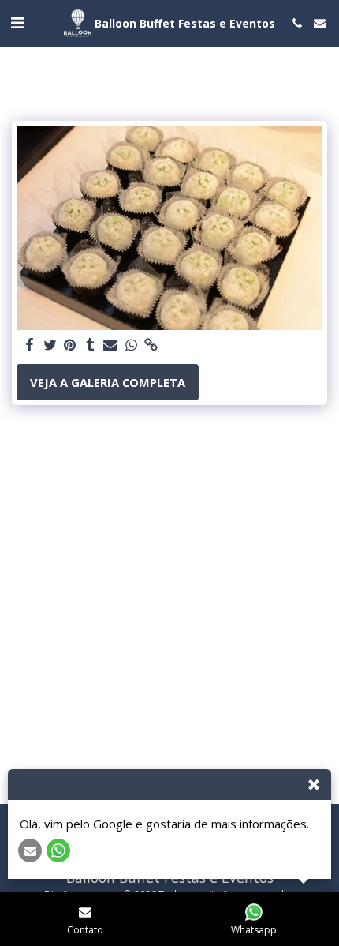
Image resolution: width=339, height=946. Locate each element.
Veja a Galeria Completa (107, 382)
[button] (17, 22)
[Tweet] (50, 345)
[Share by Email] (110, 345)
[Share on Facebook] (29, 345)
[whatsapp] (131, 345)
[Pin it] (70, 345)
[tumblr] (91, 345)
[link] (151, 345)
